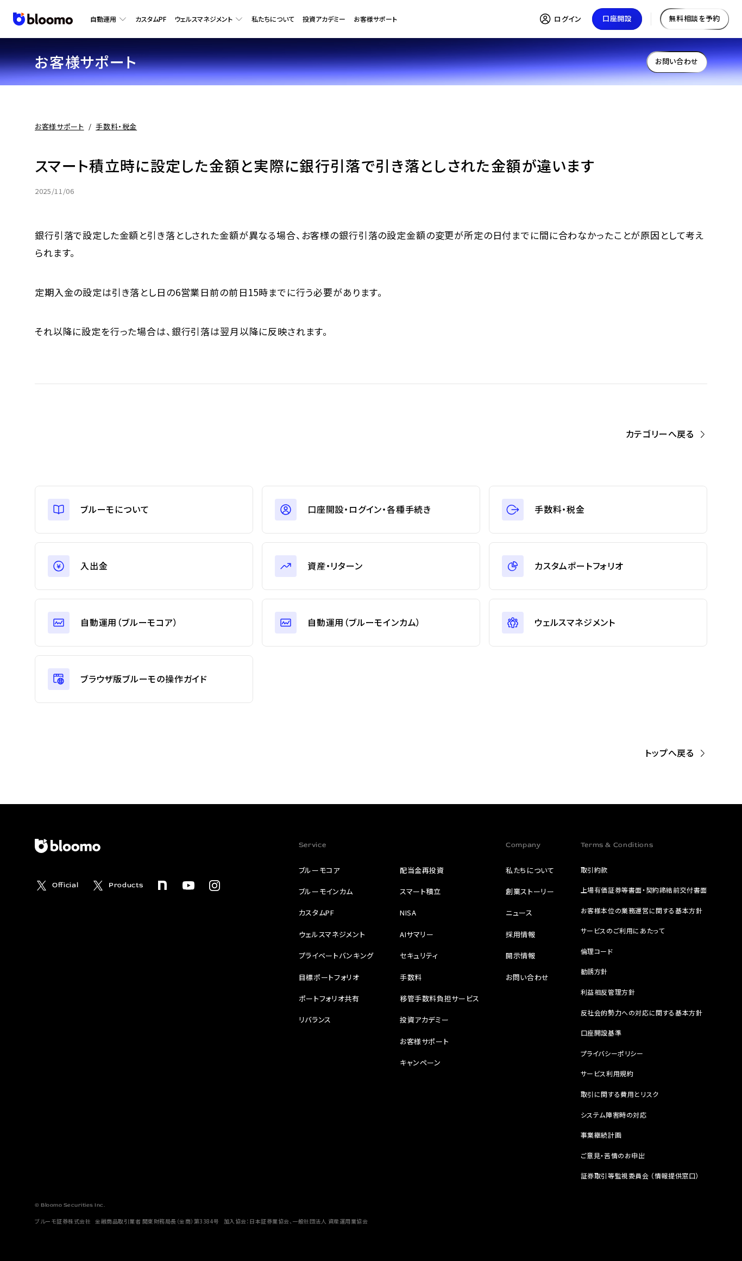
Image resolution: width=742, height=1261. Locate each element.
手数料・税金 (116, 126)
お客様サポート (59, 126)
